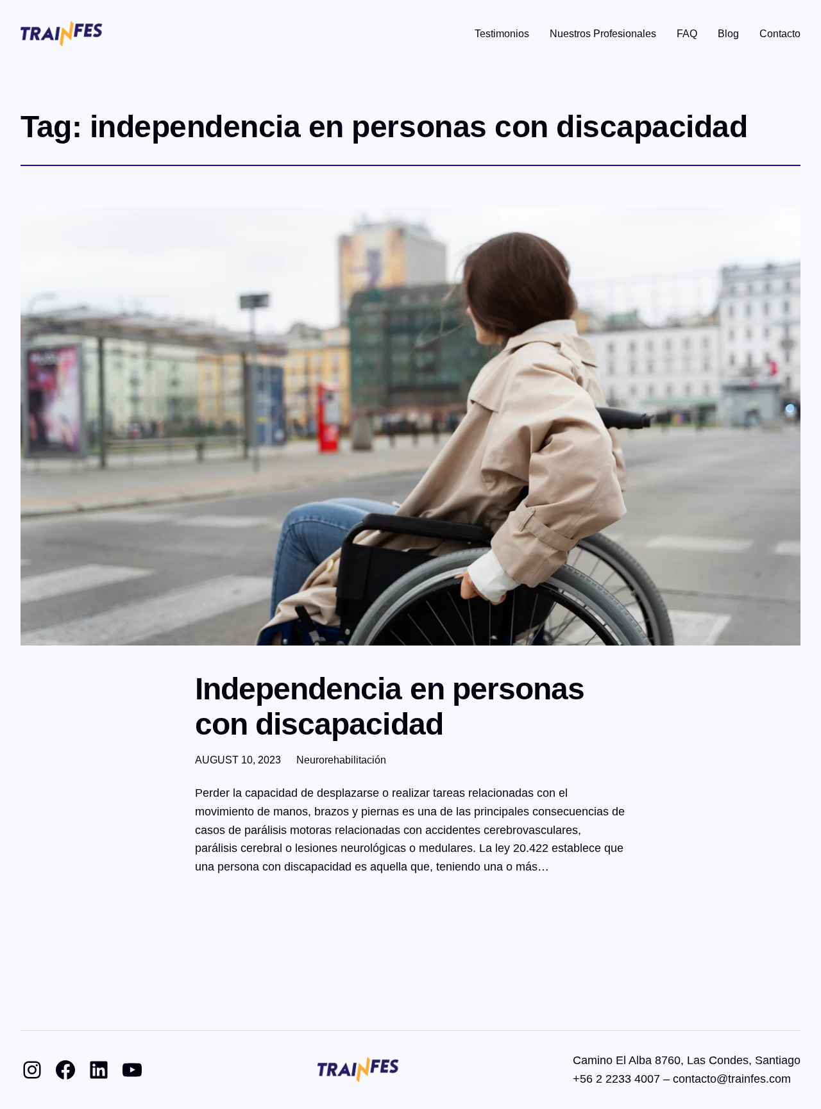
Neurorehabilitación (341, 760)
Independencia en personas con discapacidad (389, 706)
